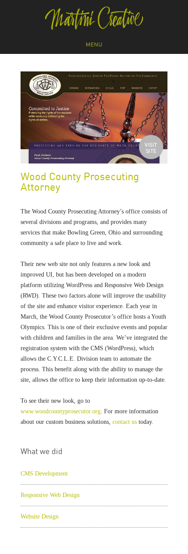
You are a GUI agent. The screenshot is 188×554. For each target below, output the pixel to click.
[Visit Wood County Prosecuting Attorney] (151, 147)
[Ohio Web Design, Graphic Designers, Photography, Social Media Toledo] (94, 18)
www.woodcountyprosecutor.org (61, 411)
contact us (124, 422)
